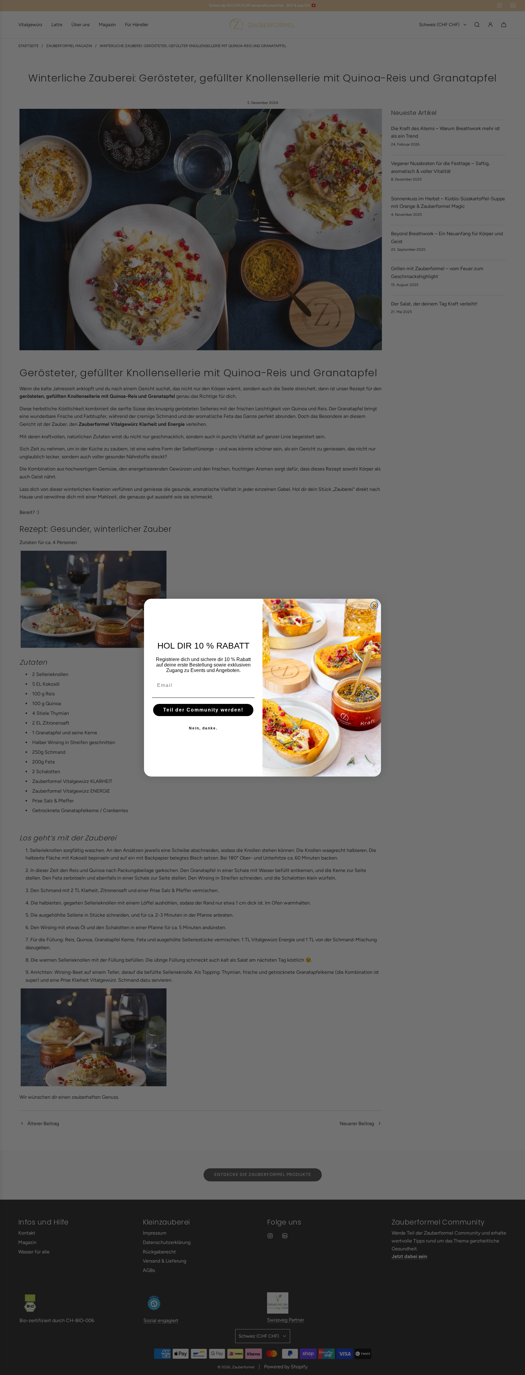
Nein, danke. (203, 728)
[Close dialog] (374, 605)
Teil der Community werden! (203, 709)
